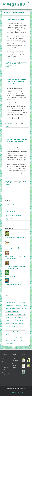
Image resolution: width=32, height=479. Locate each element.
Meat (13, 320)
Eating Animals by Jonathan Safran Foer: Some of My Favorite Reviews (17, 81)
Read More (7, 66)
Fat (24, 314)
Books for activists (9, 125)
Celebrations (18, 305)
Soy (14, 332)
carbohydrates (9, 305)
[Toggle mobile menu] (29, 2)
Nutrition (21, 323)
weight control (9, 343)
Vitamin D (16, 340)
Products (21, 326)
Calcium (19, 302)
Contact (15, 355)
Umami (16, 335)
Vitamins (23, 340)
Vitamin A (18, 338)
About (5, 358)
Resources (11, 63)
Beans (15, 300)
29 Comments (13, 65)
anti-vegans (9, 300)
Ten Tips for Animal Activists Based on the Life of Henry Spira (17, 141)
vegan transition (10, 338)
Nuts (7, 326)
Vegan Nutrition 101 (5, 367)
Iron (26, 317)
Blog (4, 362)
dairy (26, 308)
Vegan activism (17, 63)
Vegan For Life (10, 204)
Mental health (20, 320)
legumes (8, 320)
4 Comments (23, 125)
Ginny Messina (9, 62)
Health (7, 317)
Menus (7, 323)
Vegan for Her (9, 219)
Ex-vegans (18, 314)
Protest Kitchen (10, 208)
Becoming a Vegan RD (6, 375)
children (25, 305)
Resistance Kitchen (11, 276)
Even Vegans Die (10, 211)
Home (5, 355)
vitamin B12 (9, 340)
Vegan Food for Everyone (16, 19)
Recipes (21, 329)
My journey (14, 323)
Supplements (20, 332)
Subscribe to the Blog (15, 365)
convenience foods (10, 308)
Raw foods (14, 329)
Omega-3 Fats (13, 326)
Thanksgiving (9, 335)
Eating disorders (10, 314)
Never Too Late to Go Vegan (13, 215)
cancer (24, 302)
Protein (7, 329)
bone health (22, 300)
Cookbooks (20, 308)
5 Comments (25, 183)
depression (8, 311)
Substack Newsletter (16, 359)
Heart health (14, 317)
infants (21, 317)
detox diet (15, 311)
